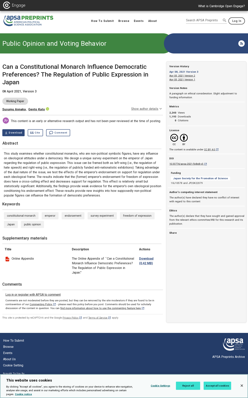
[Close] (242, 385)
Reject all (188, 385)
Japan (11, 224)
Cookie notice (23, 394)
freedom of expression (137, 215)
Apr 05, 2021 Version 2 (182, 75)
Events (7, 353)
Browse (8, 347)
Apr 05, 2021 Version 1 (182, 79)
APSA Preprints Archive (228, 357)
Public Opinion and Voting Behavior (54, 43)
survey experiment (102, 215)
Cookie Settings (160, 385)
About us (9, 359)
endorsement (73, 215)
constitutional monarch (21, 215)
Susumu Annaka (14, 109)
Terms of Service (99, 317)
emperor (50, 215)
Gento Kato (36, 109)
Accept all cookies (217, 385)
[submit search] (224, 20)
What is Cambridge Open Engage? (221, 6)
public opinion (32, 224)
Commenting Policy (43, 304)
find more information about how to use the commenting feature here (102, 308)
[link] (33, 294)
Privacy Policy (72, 317)
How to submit (13, 340)
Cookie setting (13, 365)
